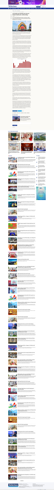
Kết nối (38, 8)
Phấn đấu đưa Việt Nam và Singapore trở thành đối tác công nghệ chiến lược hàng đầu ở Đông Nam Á (26, 245)
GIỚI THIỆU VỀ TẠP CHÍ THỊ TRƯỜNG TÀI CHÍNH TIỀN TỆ (38, 485)
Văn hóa (41, 8)
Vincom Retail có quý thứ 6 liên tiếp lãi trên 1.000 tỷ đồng (25, 117)
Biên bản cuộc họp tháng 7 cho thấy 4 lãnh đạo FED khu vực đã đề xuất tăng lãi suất (26, 338)
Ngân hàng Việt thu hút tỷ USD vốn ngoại (24, 164)
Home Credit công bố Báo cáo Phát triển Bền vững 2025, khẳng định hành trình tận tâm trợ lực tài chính (26, 360)
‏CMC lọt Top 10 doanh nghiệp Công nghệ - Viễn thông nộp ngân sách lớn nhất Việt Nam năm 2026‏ (26, 152)
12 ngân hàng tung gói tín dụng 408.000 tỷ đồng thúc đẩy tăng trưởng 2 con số (26, 158)
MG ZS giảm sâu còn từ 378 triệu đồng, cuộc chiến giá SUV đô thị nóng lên (27, 238)
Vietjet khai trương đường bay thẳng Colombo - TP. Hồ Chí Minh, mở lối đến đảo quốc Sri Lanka (41, 181)
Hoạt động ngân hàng (14, 8)
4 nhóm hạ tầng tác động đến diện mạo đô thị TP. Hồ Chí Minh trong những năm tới (26, 288)
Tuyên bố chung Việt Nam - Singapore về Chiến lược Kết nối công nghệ (26, 216)
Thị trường (18, 8)
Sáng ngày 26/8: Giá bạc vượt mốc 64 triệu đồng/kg (25, 323)
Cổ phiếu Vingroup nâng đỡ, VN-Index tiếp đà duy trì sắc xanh (26, 224)
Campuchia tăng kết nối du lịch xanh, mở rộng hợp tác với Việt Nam (26, 231)
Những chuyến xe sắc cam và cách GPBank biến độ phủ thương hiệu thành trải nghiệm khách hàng (26, 267)
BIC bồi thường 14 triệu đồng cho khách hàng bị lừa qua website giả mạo (13, 141)
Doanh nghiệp (18, 10)
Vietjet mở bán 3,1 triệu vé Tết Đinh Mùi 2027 (26, 141)
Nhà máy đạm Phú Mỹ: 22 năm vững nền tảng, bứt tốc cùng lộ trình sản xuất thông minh (42, 178)
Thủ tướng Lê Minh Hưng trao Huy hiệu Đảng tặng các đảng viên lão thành (26, 281)
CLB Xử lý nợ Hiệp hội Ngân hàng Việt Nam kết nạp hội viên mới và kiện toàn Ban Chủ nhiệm (26, 186)
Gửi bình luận (15, 125)
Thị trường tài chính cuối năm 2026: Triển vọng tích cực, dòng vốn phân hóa (26, 172)
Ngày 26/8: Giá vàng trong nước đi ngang (24, 309)
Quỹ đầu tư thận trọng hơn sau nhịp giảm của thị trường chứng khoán (26, 195)
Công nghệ (36, 8)
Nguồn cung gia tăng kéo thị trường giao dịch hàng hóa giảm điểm (26, 202)
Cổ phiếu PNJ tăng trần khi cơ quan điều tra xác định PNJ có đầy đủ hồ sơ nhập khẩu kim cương (41, 158)
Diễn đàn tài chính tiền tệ (22, 8)
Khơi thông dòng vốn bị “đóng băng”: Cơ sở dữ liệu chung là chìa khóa (26, 179)
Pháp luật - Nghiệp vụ (28, 8)
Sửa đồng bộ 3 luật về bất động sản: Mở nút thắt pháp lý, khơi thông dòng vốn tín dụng (26, 331)
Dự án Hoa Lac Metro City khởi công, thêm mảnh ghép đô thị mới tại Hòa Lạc (26, 252)
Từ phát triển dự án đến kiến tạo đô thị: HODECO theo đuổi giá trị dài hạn (39, 141)
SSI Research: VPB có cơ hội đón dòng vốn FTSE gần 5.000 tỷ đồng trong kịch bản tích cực (27, 303)
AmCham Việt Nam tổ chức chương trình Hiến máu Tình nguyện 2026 (26, 353)
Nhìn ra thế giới (32, 8)
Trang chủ (13, 10)
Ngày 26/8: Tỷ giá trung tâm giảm (23, 316)
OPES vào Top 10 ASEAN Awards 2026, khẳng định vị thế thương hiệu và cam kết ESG (14, 152)
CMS (41, 489)
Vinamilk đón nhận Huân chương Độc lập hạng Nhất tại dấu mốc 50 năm (41, 184)
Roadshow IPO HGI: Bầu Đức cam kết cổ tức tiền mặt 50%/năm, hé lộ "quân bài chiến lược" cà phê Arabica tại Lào (41, 162)
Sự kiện (10, 8)
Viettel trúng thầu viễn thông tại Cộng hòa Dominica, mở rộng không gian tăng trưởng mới (39, 152)
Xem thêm (22, 480)
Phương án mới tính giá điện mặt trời (23, 259)
